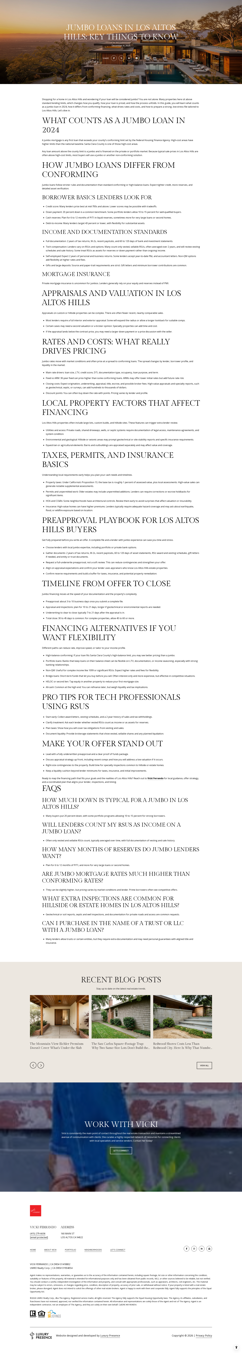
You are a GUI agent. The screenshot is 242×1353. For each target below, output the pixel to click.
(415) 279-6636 (37, 1233)
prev (33, 1065)
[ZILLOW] (209, 1248)
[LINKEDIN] (201, 1248)
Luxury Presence (110, 1335)
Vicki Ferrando (155, 778)
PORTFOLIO (70, 1249)
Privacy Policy (204, 1335)
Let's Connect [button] (121, 1150)
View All (204, 1065)
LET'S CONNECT (117, 1250)
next (41, 1065)
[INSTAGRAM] (194, 1248)
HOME (33, 1249)
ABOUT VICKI (50, 1249)
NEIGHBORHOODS (93, 1249)
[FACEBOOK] (186, 1248)
